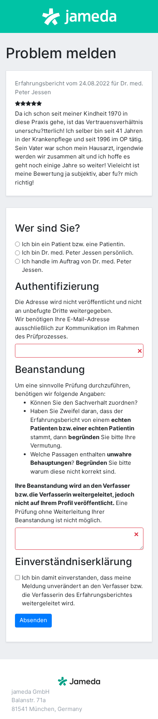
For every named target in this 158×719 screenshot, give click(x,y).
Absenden (33, 620)
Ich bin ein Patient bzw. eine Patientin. (73, 244)
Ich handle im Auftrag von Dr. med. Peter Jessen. (77, 266)
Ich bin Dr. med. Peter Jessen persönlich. (77, 252)
